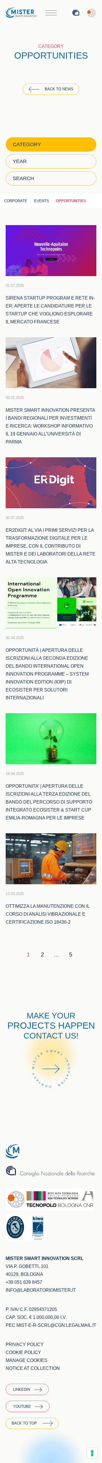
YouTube (22, 1406)
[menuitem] (60, 13)
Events (41, 201)
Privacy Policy (25, 1344)
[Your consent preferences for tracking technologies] (92, 1453)
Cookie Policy (23, 1352)
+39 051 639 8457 (24, 1282)
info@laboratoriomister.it (41, 1290)
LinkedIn (21, 1389)
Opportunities (71, 201)
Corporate (15, 201)
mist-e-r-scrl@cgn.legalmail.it (56, 1325)
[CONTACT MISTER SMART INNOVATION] (51, 1095)
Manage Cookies (26, 1360)
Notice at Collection (33, 1368)
